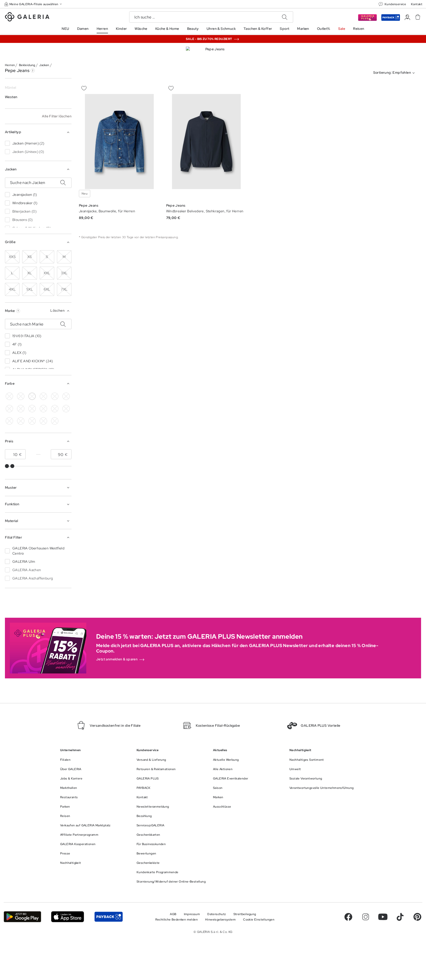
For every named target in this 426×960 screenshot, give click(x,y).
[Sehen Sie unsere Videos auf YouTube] (383, 917)
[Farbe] (32, 421)
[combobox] (395, 73)
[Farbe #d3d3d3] (20, 396)
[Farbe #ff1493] (54, 408)
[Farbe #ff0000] (66, 408)
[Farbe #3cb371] (66, 396)
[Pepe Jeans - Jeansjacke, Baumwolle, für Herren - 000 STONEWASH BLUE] (119, 141)
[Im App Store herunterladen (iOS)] (67, 916)
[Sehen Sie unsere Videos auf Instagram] (366, 917)
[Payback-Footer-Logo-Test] (108, 916)
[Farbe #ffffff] (32, 396)
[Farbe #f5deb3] (43, 396)
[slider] (7, 466)
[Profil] (407, 17)
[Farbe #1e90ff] (20, 408)
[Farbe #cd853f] (54, 396)
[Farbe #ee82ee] (43, 408)
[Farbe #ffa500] (9, 421)
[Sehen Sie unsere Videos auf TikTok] (400, 917)
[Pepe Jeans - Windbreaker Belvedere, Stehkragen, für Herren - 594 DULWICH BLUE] (206, 141)
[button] (33, 4)
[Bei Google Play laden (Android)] (22, 916)
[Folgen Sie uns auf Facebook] (348, 917)
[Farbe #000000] (9, 396)
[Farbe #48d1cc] (9, 408)
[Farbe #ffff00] (20, 421)
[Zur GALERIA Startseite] (27, 17)
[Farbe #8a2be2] (32, 408)
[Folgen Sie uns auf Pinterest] (417, 917)
